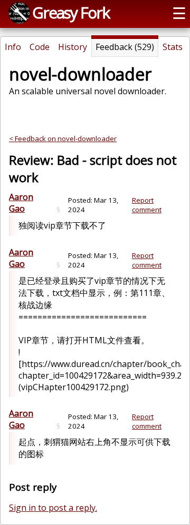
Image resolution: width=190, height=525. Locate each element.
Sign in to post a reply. (53, 507)
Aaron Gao (21, 202)
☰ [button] (179, 13)
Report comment (147, 204)
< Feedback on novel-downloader (63, 138)
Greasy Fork (70, 12)
